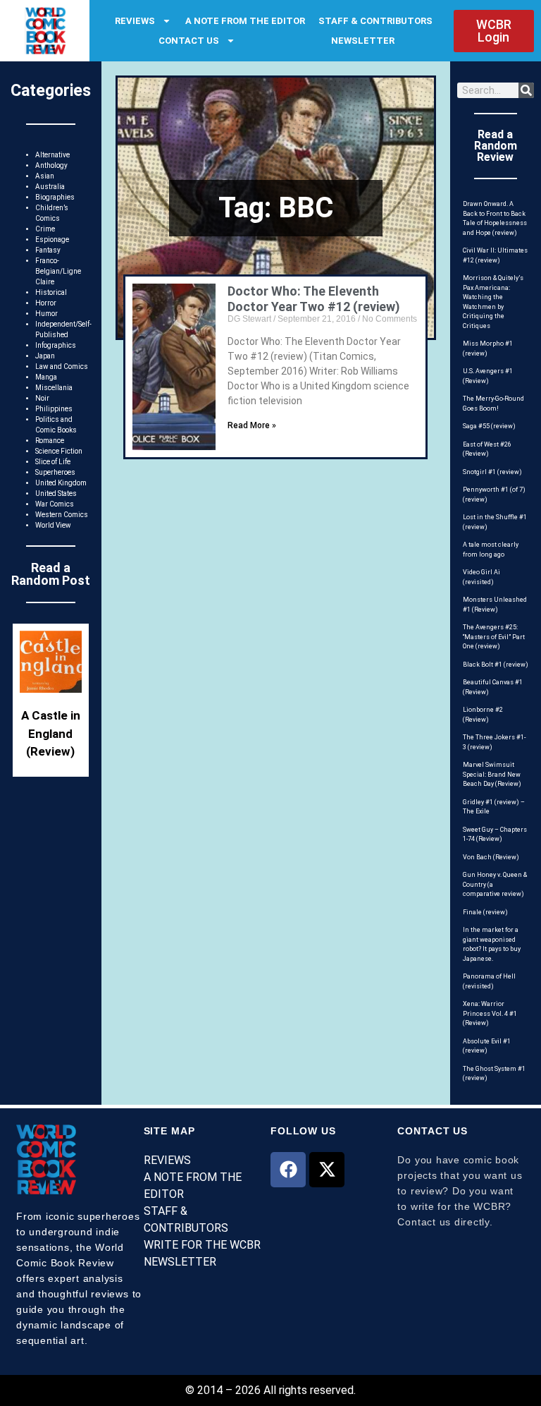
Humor (46, 313)
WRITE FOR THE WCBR (202, 1245)
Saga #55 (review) (489, 426)
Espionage (52, 239)
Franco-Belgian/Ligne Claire (58, 271)
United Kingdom (61, 483)
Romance (49, 440)
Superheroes (55, 472)
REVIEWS (135, 21)
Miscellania (54, 388)
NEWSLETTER (362, 40)
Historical (51, 292)
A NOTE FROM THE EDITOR (245, 21)
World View (53, 525)
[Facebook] (288, 1169)
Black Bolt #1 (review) (495, 664)
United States (56, 493)
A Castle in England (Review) (50, 733)
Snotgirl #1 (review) (492, 471)
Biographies (55, 197)
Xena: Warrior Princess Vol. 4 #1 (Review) (490, 1013)
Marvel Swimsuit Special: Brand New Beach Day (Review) (492, 774)
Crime (45, 229)
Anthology (51, 165)
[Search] (526, 90)
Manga (46, 377)
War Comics (54, 504)
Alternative (52, 155)
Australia (50, 186)
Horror (45, 303)
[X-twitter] (326, 1169)
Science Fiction (58, 451)
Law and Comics (61, 366)
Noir (42, 398)
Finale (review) (485, 912)
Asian (44, 176)
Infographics (55, 345)
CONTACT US (188, 40)
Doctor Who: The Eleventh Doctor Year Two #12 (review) (314, 299)
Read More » (252, 425)
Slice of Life (52, 462)
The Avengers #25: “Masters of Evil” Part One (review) (494, 637)
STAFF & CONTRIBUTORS (375, 21)
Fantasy (48, 250)
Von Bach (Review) (491, 857)
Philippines (54, 409)
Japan (45, 356)
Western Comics (61, 515)
